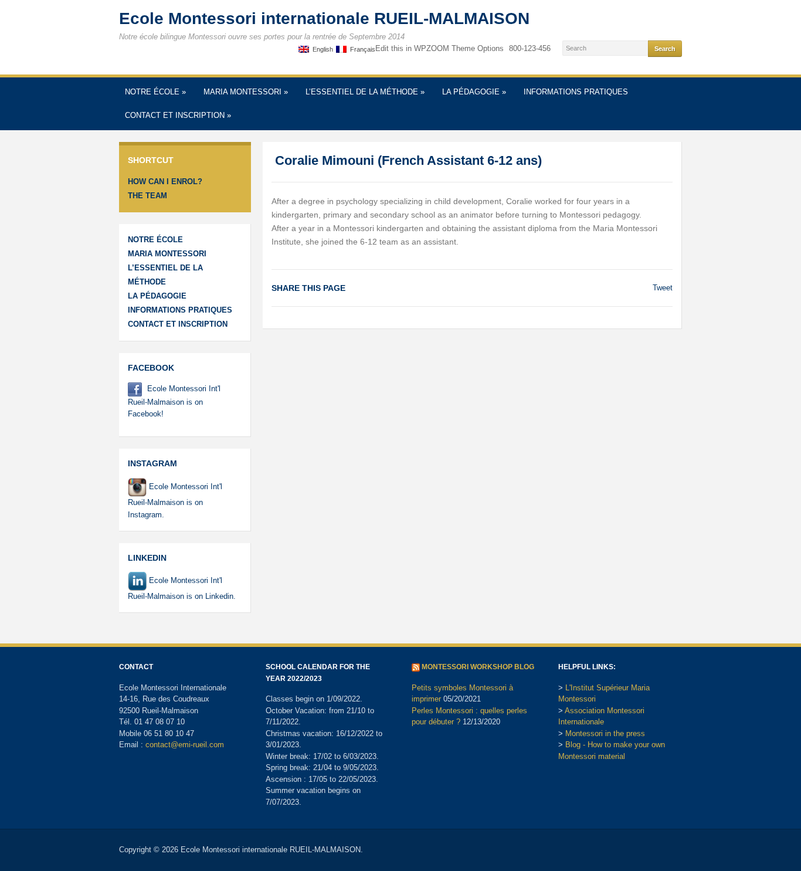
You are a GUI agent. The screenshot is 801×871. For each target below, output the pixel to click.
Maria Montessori (245, 91)
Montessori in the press (605, 733)
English (321, 49)
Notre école (155, 91)
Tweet (663, 287)
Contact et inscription (178, 115)
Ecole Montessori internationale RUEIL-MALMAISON (324, 18)
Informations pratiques (576, 91)
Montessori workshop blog (478, 667)
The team (147, 195)
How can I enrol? (165, 181)
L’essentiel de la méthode (365, 91)
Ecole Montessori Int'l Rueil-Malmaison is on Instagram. (175, 500)
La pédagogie (474, 91)
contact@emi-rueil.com (184, 744)
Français (361, 49)
